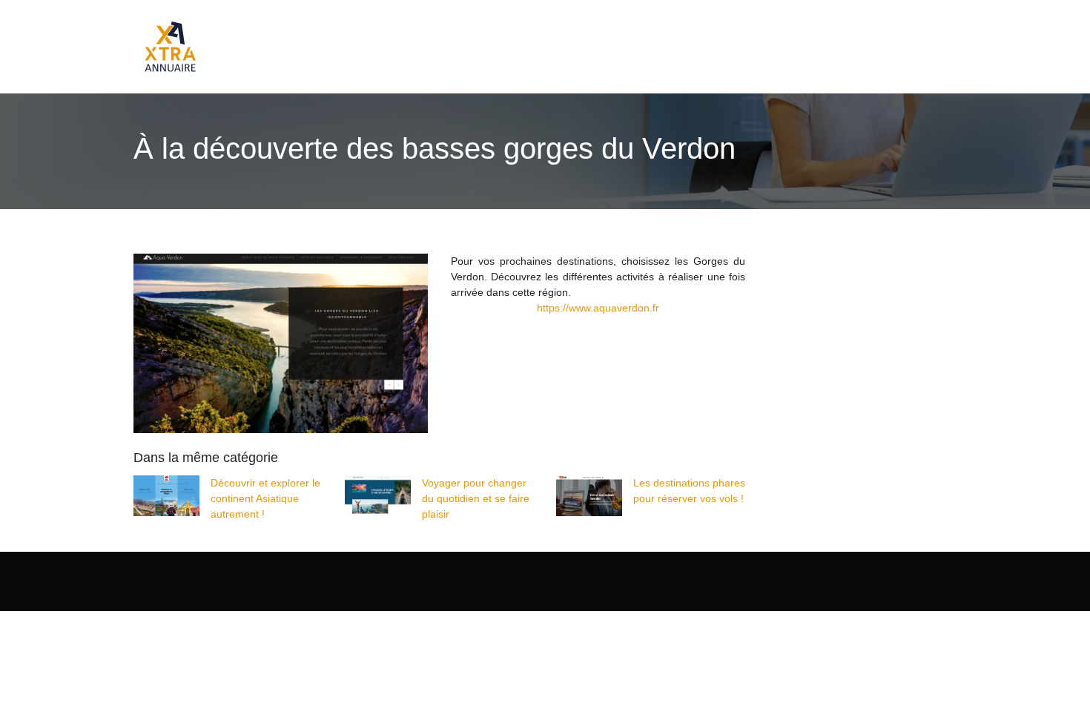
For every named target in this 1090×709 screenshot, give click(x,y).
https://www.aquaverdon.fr (598, 308)
